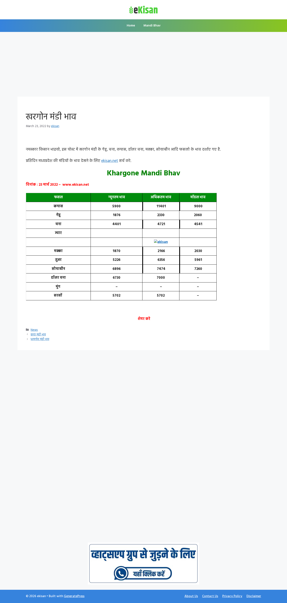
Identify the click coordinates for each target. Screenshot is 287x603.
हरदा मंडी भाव (38, 334)
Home (131, 25)
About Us (191, 596)
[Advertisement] (143, 65)
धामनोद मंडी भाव (40, 339)
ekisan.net (109, 161)
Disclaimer (253, 596)
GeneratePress (74, 596)
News (34, 330)
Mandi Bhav (152, 25)
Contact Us (210, 596)
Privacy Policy (232, 596)
